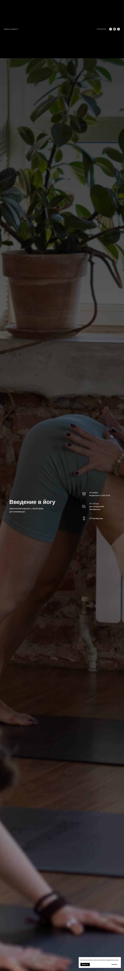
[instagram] (114, 29)
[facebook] (110, 29)
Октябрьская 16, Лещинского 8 (11, 29)
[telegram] (118, 29)
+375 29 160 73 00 (101, 29)
